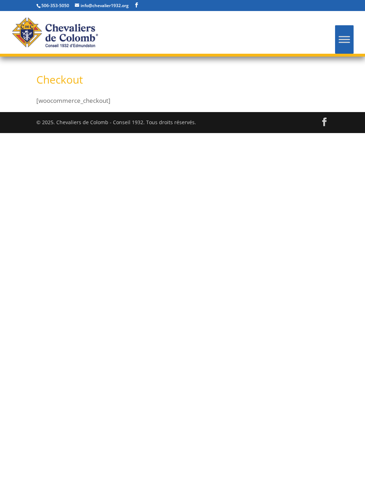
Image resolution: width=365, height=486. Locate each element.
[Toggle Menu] (344, 39)
